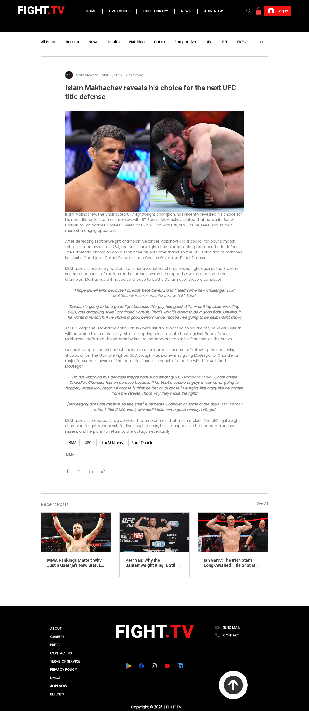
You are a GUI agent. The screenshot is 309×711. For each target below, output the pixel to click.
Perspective (185, 42)
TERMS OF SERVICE (65, 661)
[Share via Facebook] (67, 471)
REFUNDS (57, 694)
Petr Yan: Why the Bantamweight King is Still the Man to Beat (151, 563)
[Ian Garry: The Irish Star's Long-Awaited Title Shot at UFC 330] (233, 532)
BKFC (241, 42)
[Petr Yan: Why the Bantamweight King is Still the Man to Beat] (155, 532)
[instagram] (154, 666)
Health (114, 42)
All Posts (48, 42)
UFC (209, 42)
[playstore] (128, 666)
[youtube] (167, 666)
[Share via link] (103, 471)
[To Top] (233, 685)
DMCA (55, 677)
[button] (259, 11)
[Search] (249, 11)
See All (262, 503)
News (93, 42)
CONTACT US (61, 653)
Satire (159, 42)
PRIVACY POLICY (63, 669)
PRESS (55, 645)
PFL (225, 42)
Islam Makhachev (111, 442)
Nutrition (137, 42)
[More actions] (241, 75)
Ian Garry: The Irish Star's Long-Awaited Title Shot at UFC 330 (229, 563)
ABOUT (56, 628)
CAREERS (57, 636)
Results (72, 42)
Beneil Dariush (142, 442)
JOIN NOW (58, 686)
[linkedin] (180, 666)
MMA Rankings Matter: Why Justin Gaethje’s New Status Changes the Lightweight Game (74, 563)
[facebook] (141, 666)
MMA (72, 442)
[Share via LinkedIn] (91, 471)
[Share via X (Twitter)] (79, 471)
